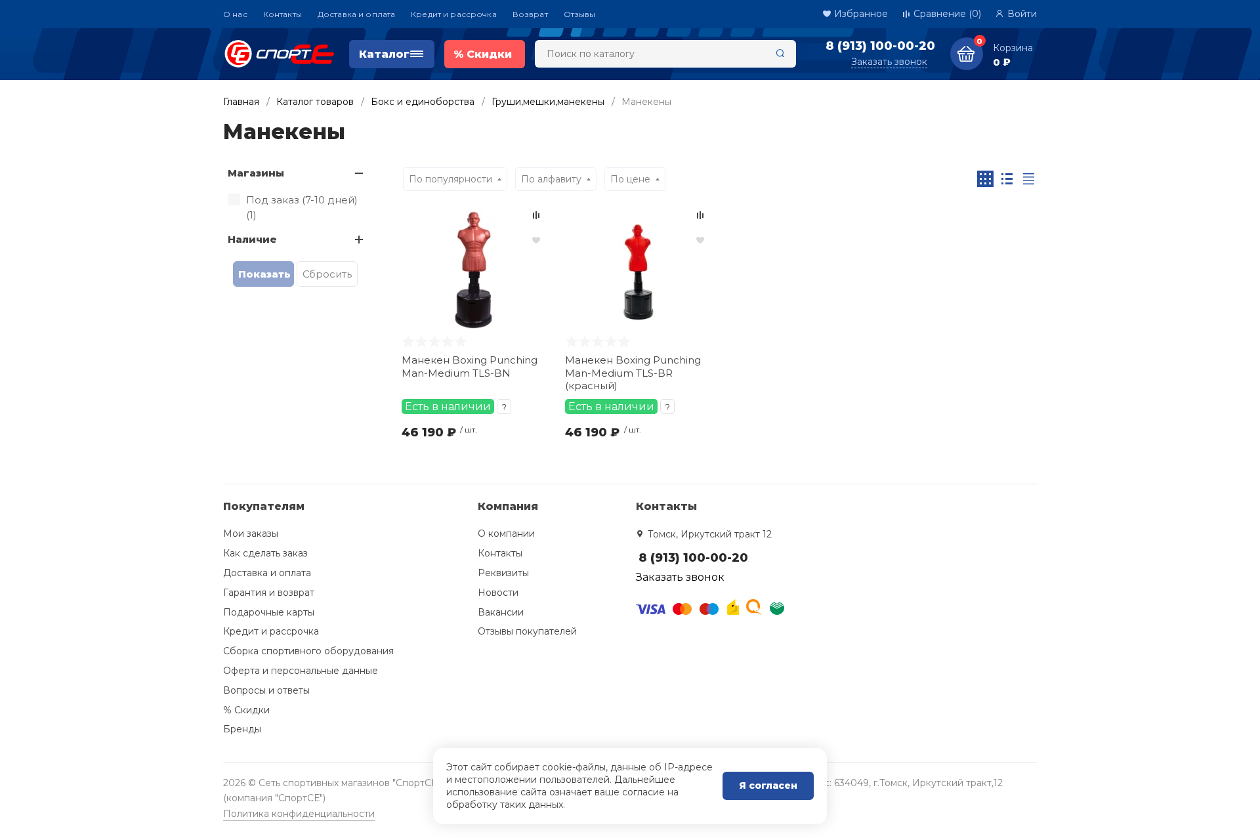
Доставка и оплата (356, 14)
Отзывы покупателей (527, 631)
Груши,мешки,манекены (548, 102)
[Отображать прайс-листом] (1028, 179)
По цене (630, 179)
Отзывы (580, 14)
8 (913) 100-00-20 (880, 46)
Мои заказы (250, 533)
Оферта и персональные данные (300, 671)
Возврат (530, 14)
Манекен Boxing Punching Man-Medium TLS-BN (469, 366)
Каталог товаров (315, 102)
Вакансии (501, 612)
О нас (235, 14)
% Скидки (246, 710)
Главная (241, 102)
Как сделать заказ (265, 553)
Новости (498, 592)
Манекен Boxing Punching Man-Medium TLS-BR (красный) (633, 373)
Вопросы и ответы (266, 690)
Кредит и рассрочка (454, 14)
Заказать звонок (889, 62)
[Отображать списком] (1007, 179)
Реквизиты (503, 573)
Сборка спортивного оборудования (308, 651)
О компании (506, 533)
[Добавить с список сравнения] (536, 215)
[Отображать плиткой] (985, 179)
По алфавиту (551, 179)
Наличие (252, 239)
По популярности (450, 179)
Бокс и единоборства (422, 102)
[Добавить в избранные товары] (536, 239)
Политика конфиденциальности (299, 814)
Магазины (256, 173)
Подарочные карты (268, 612)
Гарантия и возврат (268, 592)
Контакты (282, 14)
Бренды (242, 729)
